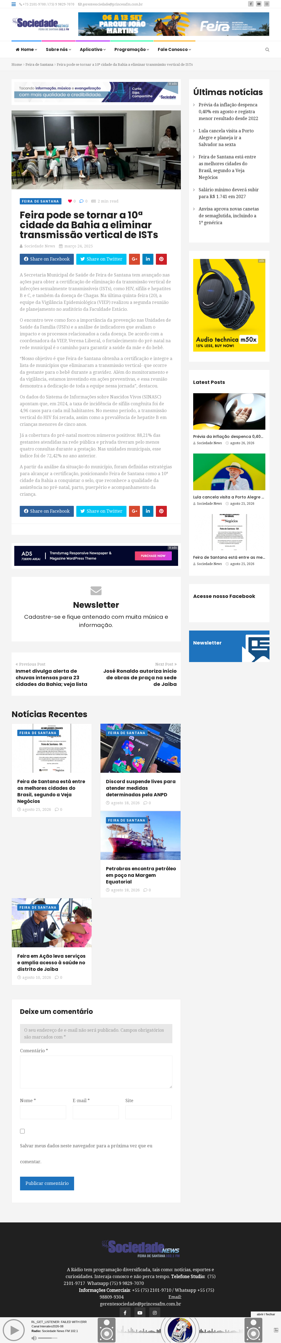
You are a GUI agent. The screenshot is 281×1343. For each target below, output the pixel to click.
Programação (130, 49)
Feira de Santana (39, 64)
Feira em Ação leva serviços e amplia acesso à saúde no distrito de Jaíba (51, 963)
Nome (28, 1100)
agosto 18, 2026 (125, 803)
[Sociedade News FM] (41, 24)
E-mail (81, 1100)
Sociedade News (39, 246)
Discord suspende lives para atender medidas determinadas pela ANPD (141, 788)
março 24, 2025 (78, 246)
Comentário (34, 1050)
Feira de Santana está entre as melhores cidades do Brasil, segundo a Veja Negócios (51, 791)
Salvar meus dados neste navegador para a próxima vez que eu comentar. (86, 1153)
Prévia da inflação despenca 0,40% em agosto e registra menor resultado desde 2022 (228, 111)
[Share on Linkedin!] (147, 259)
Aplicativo (91, 49)
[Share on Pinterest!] (161, 259)
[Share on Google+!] (134, 259)
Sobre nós (57, 49)
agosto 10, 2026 (37, 977)
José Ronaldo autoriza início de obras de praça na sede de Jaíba (140, 678)
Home (28, 49)
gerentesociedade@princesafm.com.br (112, 4)
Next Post (164, 664)
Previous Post (32, 664)
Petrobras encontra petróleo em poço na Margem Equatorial (141, 875)
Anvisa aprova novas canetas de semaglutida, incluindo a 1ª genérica (229, 215)
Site (129, 1100)
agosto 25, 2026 (37, 809)
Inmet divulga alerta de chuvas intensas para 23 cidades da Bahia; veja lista (51, 678)
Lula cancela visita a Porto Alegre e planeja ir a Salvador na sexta (226, 137)
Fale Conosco (173, 49)
